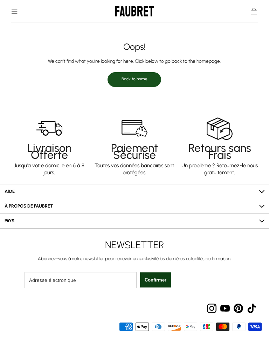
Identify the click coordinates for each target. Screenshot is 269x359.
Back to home (134, 78)
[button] (14, 11)
